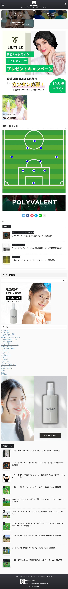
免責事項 (42, 576)
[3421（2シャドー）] (36, 215)
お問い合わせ (49, 576)
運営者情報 (22, 576)
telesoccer (34, 5)
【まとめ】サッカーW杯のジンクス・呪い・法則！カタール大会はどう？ (36, 450)
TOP (17, 576)
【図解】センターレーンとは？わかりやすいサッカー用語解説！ (33, 260)
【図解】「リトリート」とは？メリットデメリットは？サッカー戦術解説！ (37, 487)
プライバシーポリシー (33, 576)
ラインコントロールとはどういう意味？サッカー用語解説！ (32, 236)
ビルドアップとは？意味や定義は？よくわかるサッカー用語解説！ (34, 548)
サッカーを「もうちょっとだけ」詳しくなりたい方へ (37, 583)
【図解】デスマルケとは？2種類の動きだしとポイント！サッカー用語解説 (37, 560)
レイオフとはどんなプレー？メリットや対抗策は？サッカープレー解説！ (36, 536)
